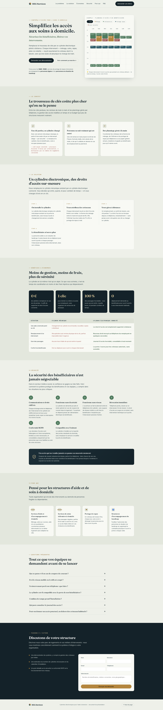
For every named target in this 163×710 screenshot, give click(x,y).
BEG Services (39, 4)
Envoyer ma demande (106, 686)
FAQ (104, 3)
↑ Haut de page (128, 704)
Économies (80, 3)
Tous (90, 21)
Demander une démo (125, 4)
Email (82, 665)
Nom (82, 657)
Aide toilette (93, 25)
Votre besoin (84, 673)
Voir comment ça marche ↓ (66, 60)
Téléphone (110, 665)
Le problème (60, 3)
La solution (70, 3)
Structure (109, 657)
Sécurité (89, 3)
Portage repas (120, 21)
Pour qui (97, 3)
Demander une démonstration (41, 60)
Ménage (98, 21)
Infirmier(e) (108, 21)
